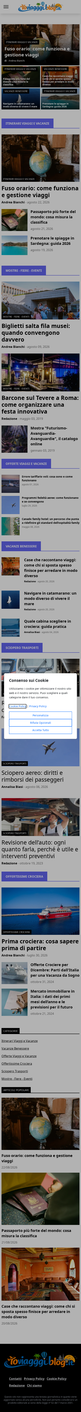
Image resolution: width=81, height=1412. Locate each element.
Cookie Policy (17, 706)
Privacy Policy (38, 706)
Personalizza (40, 715)
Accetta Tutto (40, 730)
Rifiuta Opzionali (40, 722)
